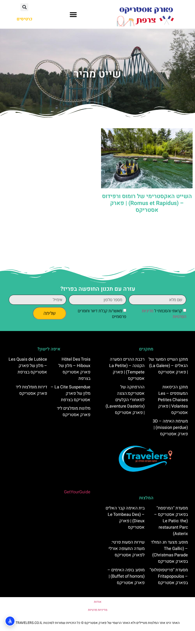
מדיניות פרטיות (97, 610)
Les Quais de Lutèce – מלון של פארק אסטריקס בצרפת (28, 365)
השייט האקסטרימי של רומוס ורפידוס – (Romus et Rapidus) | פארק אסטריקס (147, 203)
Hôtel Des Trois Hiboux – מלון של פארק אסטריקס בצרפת (74, 369)
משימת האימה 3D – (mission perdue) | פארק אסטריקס (170, 427)
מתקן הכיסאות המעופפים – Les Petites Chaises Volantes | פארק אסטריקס (173, 400)
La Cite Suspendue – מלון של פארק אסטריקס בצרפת (70, 393)
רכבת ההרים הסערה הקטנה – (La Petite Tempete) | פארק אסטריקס (127, 369)
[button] (73, 14)
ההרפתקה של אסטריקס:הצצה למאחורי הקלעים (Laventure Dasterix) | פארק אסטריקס (125, 400)
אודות (97, 601)
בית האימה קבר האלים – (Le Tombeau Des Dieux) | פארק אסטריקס (125, 518)
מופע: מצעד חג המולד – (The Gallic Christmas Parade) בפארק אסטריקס (169, 552)
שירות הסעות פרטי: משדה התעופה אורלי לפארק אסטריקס (126, 548)
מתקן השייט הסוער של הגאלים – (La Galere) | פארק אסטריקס (168, 365)
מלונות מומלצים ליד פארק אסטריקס (73, 411)
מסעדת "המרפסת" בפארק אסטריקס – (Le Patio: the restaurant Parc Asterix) (171, 521)
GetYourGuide (77, 492)
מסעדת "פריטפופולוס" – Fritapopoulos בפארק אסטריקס (169, 576)
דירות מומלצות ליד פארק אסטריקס (31, 390)
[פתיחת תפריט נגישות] (10, 621)
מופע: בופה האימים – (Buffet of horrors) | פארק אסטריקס (126, 576)
